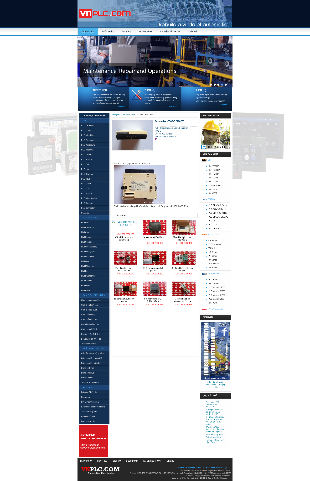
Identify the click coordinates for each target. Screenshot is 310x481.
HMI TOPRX (213, 174)
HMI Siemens (87, 237)
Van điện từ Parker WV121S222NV (124, 269)
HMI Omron (86, 261)
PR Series (212, 256)
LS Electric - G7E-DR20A (153, 237)
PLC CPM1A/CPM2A (217, 205)
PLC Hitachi (86, 159)
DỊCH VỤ (126, 31)
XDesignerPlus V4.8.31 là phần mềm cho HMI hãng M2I (215, 429)
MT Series (212, 252)
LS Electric (214, 274)
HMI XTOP (213, 189)
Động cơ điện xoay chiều (92, 358)
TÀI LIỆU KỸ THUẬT (170, 31)
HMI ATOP (212, 193)
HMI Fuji (84, 271)
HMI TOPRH (213, 178)
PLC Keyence (87, 174)
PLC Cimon (86, 184)
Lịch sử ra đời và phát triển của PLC (215, 441)
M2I (209, 160)
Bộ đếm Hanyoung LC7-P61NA (124, 300)
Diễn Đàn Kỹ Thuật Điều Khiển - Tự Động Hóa (215, 384)
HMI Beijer (85, 290)
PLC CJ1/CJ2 (214, 225)
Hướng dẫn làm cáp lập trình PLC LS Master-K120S (214, 412)
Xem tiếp (120, 107)
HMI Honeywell (88, 252)
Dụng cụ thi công (88, 421)
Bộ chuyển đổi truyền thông (93, 407)
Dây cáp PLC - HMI (89, 392)
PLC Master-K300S (216, 287)
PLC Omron (86, 130)
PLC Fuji (85, 164)
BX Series (212, 260)
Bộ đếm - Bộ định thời (90, 334)
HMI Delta (85, 285)
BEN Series (213, 264)
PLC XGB (212, 279)
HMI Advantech (87, 256)
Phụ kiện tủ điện (88, 416)
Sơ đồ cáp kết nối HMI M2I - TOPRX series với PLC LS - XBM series (215, 420)
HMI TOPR (213, 182)
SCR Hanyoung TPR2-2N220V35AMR (153, 300)
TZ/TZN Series (214, 244)
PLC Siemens (87, 203)
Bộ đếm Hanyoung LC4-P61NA (153, 269)
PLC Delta (85, 188)
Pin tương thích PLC (90, 402)
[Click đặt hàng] (156, 139)
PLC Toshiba (87, 155)
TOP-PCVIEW (214, 185)
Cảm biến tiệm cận (89, 305)
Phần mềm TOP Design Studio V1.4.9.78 (212, 404)
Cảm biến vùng (88, 315)
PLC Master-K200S (216, 291)
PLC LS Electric (88, 125)
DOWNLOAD (145, 31)
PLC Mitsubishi (87, 135)
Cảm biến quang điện (90, 300)
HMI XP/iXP (213, 283)
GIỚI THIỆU (108, 31)
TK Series (212, 248)
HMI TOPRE (213, 166)
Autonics (213, 234)
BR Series (212, 268)
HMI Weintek (86, 281)
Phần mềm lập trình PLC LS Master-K (214, 436)
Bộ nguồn (85, 397)
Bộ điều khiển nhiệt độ (91, 339)
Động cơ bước (87, 368)
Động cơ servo (87, 373)
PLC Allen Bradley (89, 198)
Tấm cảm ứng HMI (89, 412)
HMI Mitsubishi (87, 266)
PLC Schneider (88, 208)
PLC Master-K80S (216, 299)
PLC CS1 (212, 221)
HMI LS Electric (88, 227)
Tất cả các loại (216, 309)
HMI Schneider (87, 242)
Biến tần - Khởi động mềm (92, 353)
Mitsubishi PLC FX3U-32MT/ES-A (182, 238)
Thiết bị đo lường (88, 344)
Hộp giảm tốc (87, 378)
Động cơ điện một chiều (91, 363)
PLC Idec (85, 169)
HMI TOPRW (214, 170)
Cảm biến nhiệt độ (89, 329)
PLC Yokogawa (88, 145)
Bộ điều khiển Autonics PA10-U (182, 269)
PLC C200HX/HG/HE (217, 213)
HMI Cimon (86, 232)
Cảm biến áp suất (89, 310)
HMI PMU (212, 303)
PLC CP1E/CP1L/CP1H (218, 217)
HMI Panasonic (88, 276)
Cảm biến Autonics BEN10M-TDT (124, 238)
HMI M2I (84, 222)
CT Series (212, 240)
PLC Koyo (85, 179)
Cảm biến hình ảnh (89, 319)
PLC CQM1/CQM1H (217, 209)
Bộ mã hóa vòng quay (90, 324)
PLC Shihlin (86, 193)
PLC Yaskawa (87, 150)
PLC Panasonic (88, 140)
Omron (211, 199)
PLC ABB (85, 213)
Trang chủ (88, 31)
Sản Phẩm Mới (128, 115)
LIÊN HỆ (192, 31)
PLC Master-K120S (216, 295)
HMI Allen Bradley (89, 247)
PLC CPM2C (214, 228)
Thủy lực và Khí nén (90, 382)
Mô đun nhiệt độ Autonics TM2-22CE (182, 300)
